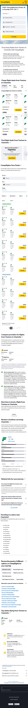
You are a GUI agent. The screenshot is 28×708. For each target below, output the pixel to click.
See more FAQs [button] (14, 507)
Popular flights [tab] (20, 579)
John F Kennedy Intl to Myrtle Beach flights (11, 604)
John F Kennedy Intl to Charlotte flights (10, 596)
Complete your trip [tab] (6, 572)
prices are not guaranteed (6, 666)
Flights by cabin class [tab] (18, 572)
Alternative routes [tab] (6, 569)
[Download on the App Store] (17, 704)
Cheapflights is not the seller (9, 670)
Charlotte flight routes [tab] (18, 569)
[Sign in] (23, 3)
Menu (25, 1)
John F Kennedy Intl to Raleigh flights (10, 590)
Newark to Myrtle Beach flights (9, 598)
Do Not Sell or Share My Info (14, 697)
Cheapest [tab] (4, 85)
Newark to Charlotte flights (8, 586)
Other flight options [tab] (6, 576)
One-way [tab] (22, 86)
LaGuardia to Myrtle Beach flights (9, 600)
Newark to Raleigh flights (7, 592)
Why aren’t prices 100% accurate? (10, 675)
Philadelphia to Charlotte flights (9, 606)
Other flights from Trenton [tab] (8, 579)
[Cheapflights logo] (5, 2)
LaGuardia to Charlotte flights (8, 588)
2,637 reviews (11, 441)
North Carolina (15, 681)
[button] (17, 9)
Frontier (9, 437)
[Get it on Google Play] (11, 704)
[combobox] (6, 13)
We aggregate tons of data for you (10, 673)
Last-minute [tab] (15, 86)
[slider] (26, 192)
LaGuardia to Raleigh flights (8, 594)
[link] (12, 158)
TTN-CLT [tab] (14, 414)
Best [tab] (10, 85)
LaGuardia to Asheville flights (8, 602)
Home (9, 681)
